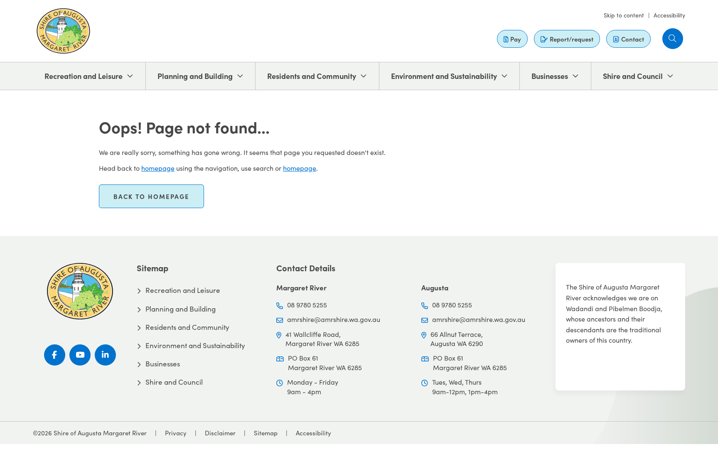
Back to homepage (151, 196)
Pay (515, 38)
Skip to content (624, 15)
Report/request (571, 38)
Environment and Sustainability (444, 76)
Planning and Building (195, 76)
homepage (158, 168)
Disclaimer (220, 433)
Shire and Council (633, 76)
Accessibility (669, 15)
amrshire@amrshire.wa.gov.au (333, 319)
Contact (632, 38)
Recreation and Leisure (83, 76)
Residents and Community (311, 76)
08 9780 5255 (307, 304)
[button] (672, 38)
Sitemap (266, 433)
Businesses (549, 76)
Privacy (176, 433)
